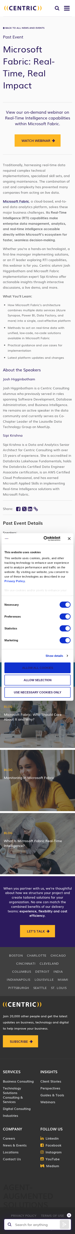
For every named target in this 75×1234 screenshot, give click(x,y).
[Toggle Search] (57, 8)
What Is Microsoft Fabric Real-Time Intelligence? (33, 843)
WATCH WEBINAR (36, 140)
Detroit (42, 971)
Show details (54, 655)
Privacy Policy (14, 581)
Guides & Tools (52, 1095)
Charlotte (36, 955)
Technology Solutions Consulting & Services (13, 1095)
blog (8, 706)
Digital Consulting (17, 1108)
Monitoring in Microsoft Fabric (29, 777)
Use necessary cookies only (37, 692)
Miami (63, 979)
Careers (9, 1138)
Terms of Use (52, 1215)
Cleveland (49, 963)
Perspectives (50, 1088)
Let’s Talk (36, 931)
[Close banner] (69, 538)
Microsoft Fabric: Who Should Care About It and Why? (33, 717)
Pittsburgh (18, 987)
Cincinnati (26, 963)
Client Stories (50, 1081)
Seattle (40, 987)
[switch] (65, 616)
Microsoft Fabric (16, 201)
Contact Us (12, 1158)
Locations (10, 1152)
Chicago (58, 955)
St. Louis (59, 987)
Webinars (47, 1101)
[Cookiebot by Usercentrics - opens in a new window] (45, 538)
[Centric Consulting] (22, 8)
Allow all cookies (37, 667)
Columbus (21, 971)
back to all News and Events (24, 27)
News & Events (15, 1145)
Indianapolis (18, 979)
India (58, 971)
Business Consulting (18, 1081)
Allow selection (38, 680)
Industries (10, 1115)
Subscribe (19, 1041)
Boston (16, 955)
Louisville (44, 979)
